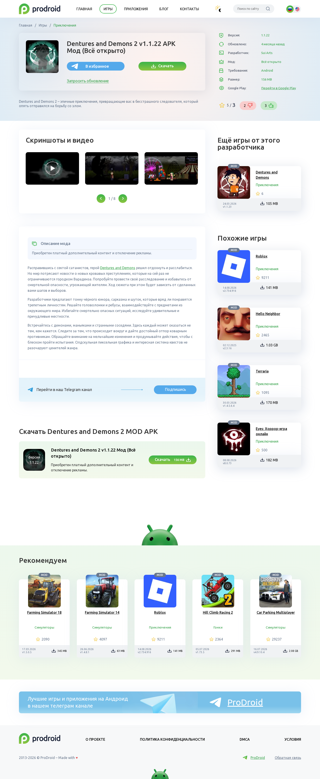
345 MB (62, 650)
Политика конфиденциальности (172, 739)
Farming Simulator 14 (102, 612)
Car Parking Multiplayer (276, 612)
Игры (108, 9)
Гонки (217, 627)
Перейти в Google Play (278, 88)
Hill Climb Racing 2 (218, 612)
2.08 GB (293, 650)
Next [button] (122, 198)
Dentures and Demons (117, 268)
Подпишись (175, 389)
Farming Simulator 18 (44, 612)
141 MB (272, 288)
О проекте (95, 739)
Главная (84, 9)
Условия (293, 739)
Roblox (261, 256)
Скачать (165, 66)
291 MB (235, 650)
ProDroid (245, 702)
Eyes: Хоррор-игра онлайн (271, 431)
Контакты (189, 9)
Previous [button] (101, 198)
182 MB (272, 460)
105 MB (272, 204)
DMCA (245, 739)
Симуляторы (44, 627)
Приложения (136, 9)
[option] (52, 168)
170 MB (272, 403)
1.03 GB (272, 345)
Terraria (262, 371)
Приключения (64, 25)
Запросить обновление (88, 81)
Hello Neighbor (268, 314)
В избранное (97, 66)
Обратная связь (288, 758)
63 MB (121, 650)
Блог (163, 9)
